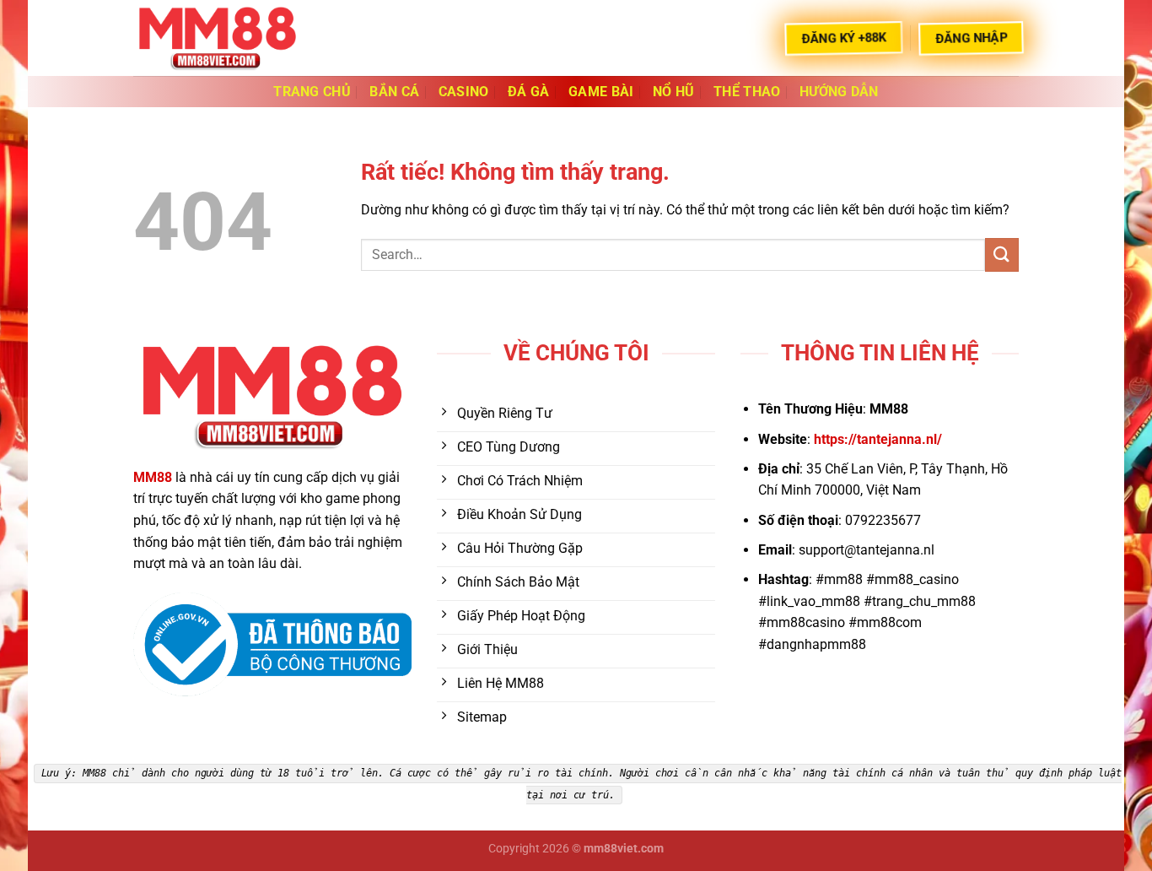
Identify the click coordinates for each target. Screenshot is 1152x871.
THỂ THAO (747, 92)
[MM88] (217, 37)
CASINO (464, 92)
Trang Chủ (312, 92)
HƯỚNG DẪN (839, 92)
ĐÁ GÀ (529, 92)
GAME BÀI (601, 92)
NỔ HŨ (674, 92)
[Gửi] (1002, 254)
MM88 (152, 477)
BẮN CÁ (394, 92)
